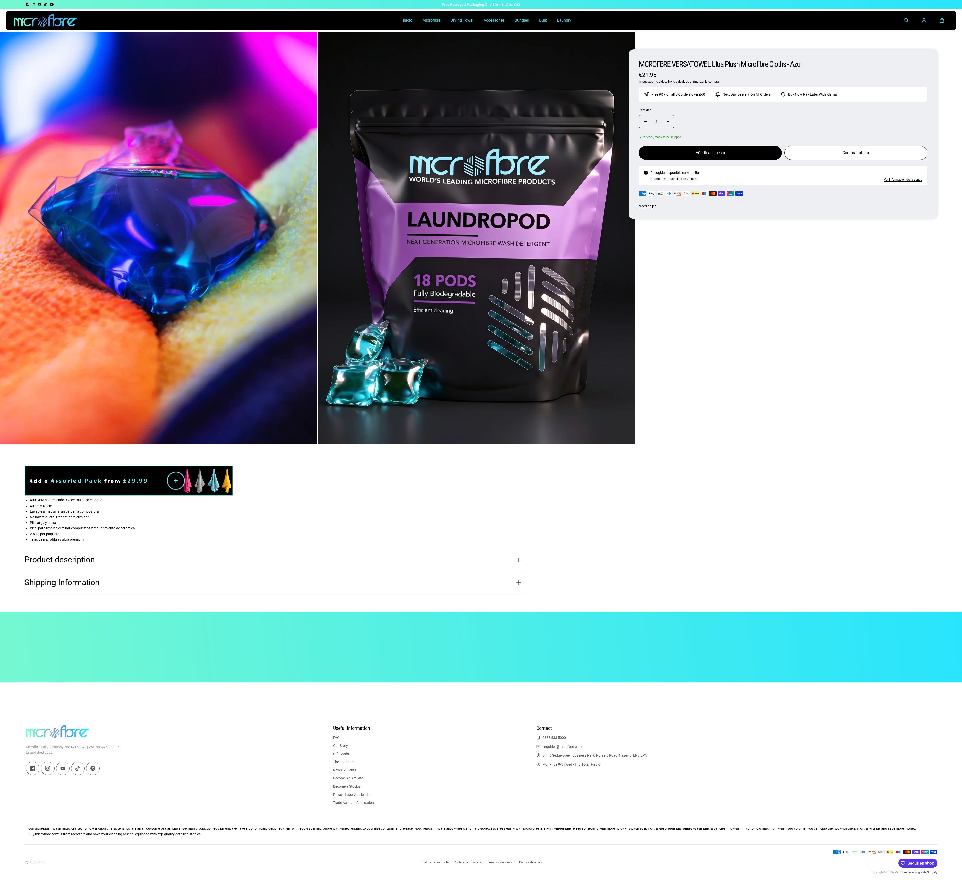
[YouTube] (40, 4)
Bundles (522, 20)
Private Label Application (352, 794)
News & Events (344, 770)
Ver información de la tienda (903, 179)
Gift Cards (341, 754)
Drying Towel (461, 20)
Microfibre (431, 20)
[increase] (668, 121)
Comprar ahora (855, 152)
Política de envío (530, 862)
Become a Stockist (347, 786)
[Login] (924, 20)
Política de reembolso (435, 862)
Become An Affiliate (348, 778)
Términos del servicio (501, 862)
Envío (671, 81)
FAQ (336, 738)
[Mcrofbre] (45, 20)
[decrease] (645, 121)
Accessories (494, 20)
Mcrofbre (901, 872)
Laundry (564, 20)
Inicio (407, 20)
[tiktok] (46, 4)
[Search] (906, 20)
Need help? (647, 206)
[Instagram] (34, 4)
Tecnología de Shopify (922, 872)
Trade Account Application (353, 803)
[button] (942, 20)
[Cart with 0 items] (942, 20)
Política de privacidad (468, 862)
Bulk (543, 20)
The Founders (343, 762)
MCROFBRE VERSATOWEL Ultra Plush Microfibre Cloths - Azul (720, 64)
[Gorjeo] (52, 4)
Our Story (340, 746)
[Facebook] (28, 4)
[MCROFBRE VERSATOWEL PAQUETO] (129, 494)
